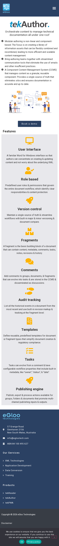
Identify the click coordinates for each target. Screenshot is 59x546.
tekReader (10, 493)
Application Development (18, 465)
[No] (54, 537)
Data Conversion (13, 470)
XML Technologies (14, 461)
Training (9, 475)
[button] (54, 8)
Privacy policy (33, 542)
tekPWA (9, 503)
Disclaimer (6, 523)
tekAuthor (10, 498)
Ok (22, 542)
